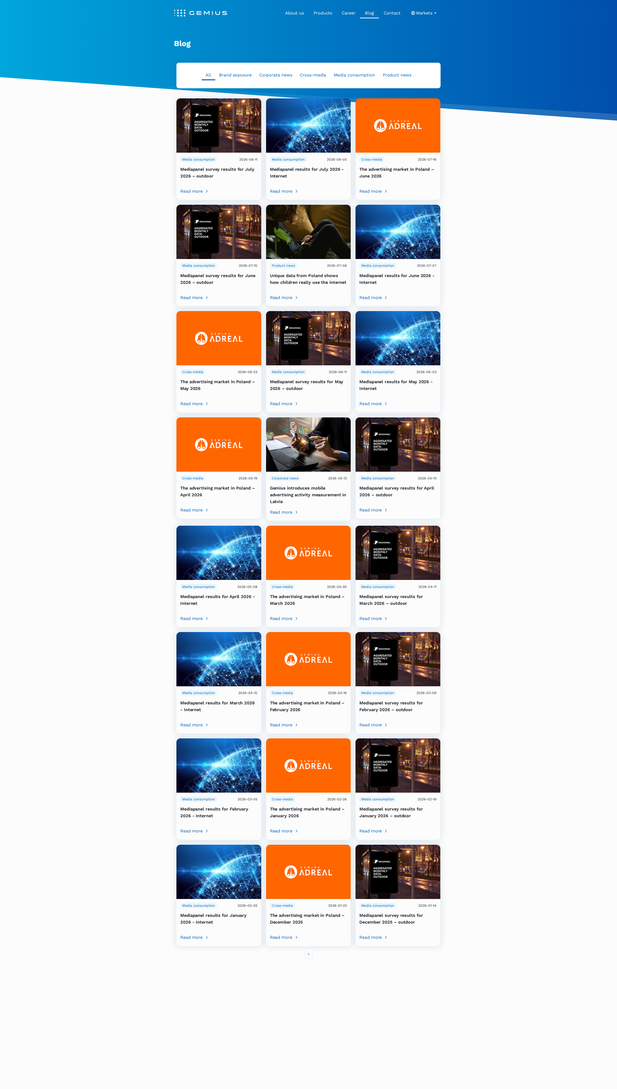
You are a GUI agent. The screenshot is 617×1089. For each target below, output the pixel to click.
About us (294, 12)
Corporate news (275, 74)
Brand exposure (235, 74)
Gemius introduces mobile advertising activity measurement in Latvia (308, 494)
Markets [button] (424, 12)
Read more (191, 191)
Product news (397, 74)
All (208, 74)
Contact (392, 12)
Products (323, 12)
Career (348, 12)
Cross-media (313, 74)
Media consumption (354, 74)
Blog (369, 12)
